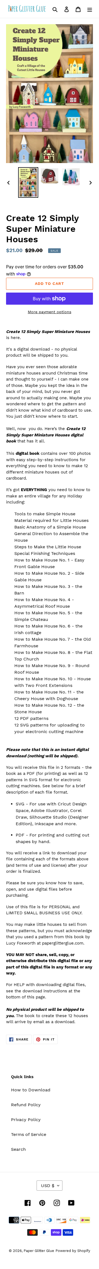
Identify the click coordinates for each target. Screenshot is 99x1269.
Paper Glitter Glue (39, 1251)
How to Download (30, 1089)
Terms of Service (28, 1134)
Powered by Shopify (73, 1251)
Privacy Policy (26, 1119)
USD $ (47, 1185)
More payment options (49, 312)
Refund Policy (26, 1104)
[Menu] (89, 9)
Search (18, 1149)
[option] (28, 182)
